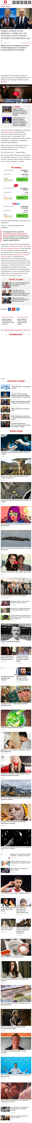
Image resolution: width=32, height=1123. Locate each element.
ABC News (4, 82)
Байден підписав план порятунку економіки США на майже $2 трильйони (20, 299)
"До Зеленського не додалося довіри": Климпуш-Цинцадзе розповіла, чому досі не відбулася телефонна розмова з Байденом (20, 121)
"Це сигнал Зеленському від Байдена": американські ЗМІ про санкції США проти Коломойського (21, 395)
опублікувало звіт (10, 132)
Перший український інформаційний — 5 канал (5, 2)
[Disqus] (16, 358)
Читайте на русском (26, 42)
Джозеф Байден (9, 330)
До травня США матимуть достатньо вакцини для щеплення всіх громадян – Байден (20, 425)
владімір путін (19, 330)
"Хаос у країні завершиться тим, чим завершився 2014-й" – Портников (21, 284)
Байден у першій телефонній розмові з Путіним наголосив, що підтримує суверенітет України (20, 112)
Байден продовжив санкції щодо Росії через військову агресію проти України (21, 417)
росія (25, 330)
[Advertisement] (16, 191)
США (29, 330)
